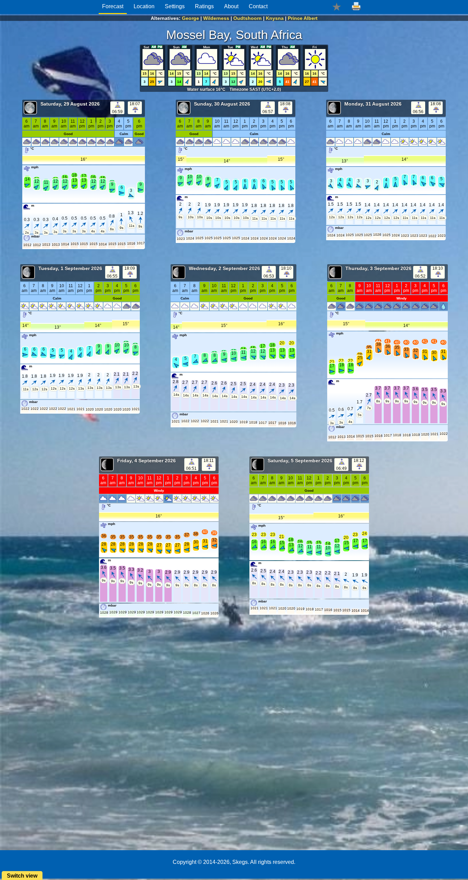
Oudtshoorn (247, 18)
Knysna (275, 18)
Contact (258, 6)
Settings (175, 6)
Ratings (204, 6)
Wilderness (216, 18)
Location (144, 6)
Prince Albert (303, 18)
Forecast (112, 6)
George (190, 18)
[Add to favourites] (336, 6)
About (231, 6)
